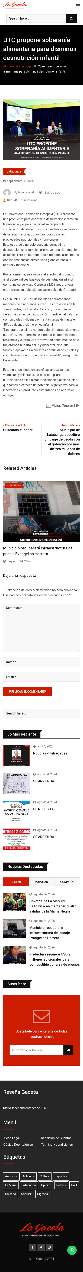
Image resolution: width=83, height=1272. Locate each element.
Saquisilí (26, 1194)
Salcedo (10, 1194)
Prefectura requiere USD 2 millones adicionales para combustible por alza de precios (54, 959)
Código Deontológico (18, 1145)
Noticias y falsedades (50, 753)
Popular (41, 882)
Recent (15, 882)
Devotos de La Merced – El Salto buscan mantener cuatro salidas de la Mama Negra (53, 906)
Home (10, 66)
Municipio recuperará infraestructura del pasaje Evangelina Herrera (49, 933)
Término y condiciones (57, 1145)
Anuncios (11, 1176)
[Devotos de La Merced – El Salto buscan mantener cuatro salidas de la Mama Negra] (14, 902)
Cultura (45, 1176)
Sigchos (42, 1194)
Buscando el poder (18, 430)
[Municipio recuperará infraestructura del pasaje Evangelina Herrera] (14, 928)
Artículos (29, 1176)
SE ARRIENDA (43, 781)
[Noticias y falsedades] (16, 755)
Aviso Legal (11, 1138)
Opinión (46, 1185)
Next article (70, 425)
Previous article (16, 425)
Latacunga (24, 66)
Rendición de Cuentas (56, 1138)
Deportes (61, 1176)
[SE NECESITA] (16, 811)
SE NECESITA (43, 809)
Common (67, 882)
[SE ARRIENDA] (16, 783)
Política (61, 1185)
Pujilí (74, 1185)
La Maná (11, 1185)
